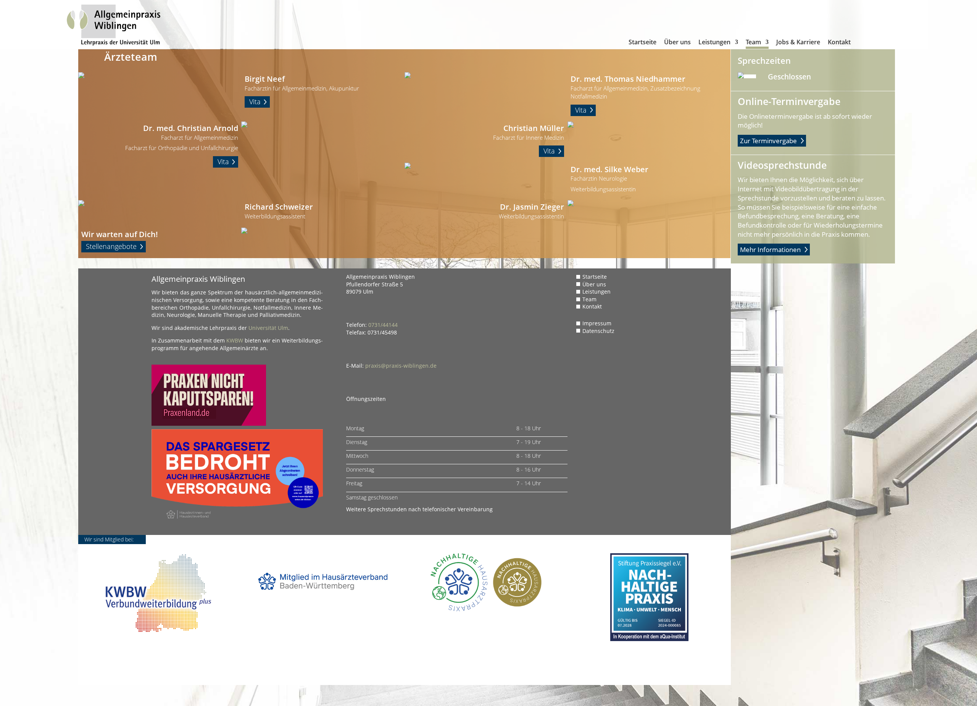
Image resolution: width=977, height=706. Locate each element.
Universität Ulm (268, 327)
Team (753, 44)
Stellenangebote (111, 246)
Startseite (642, 44)
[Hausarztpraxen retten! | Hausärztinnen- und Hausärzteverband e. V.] (237, 523)
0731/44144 (383, 324)
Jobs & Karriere (798, 44)
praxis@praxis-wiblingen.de (401, 365)
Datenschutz (598, 330)
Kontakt (839, 44)
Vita (255, 101)
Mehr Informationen (770, 249)
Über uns (677, 44)
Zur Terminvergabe (768, 140)
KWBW (234, 340)
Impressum (596, 323)
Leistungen (714, 44)
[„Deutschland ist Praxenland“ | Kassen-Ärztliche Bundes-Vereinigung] (209, 423)
